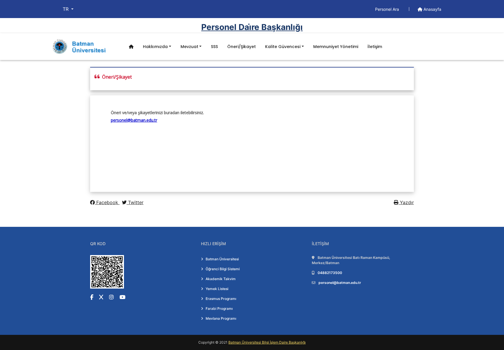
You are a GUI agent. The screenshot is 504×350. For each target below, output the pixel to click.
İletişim (375, 47)
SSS (214, 47)
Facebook (107, 202)
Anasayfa (431, 9)
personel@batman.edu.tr (339, 282)
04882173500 (330, 273)
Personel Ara (387, 9)
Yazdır (406, 202)
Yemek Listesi (217, 289)
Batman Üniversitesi (222, 259)
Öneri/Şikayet (241, 47)
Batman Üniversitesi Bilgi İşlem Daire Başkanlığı (267, 342)
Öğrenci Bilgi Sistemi (223, 269)
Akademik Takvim (221, 279)
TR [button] (66, 9)
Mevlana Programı (221, 318)
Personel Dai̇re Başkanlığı (252, 27)
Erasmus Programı (221, 298)
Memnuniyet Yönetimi (335, 47)
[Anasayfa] (131, 46)
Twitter (135, 202)
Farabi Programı (219, 308)
